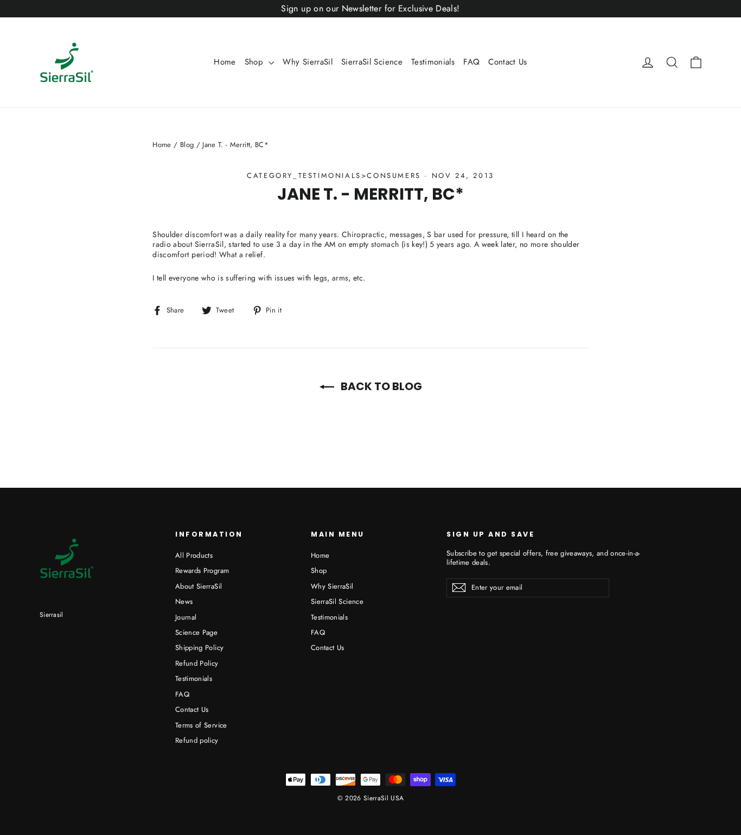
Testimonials (433, 62)
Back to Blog (380, 386)
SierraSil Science (372, 62)
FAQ (471, 62)
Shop (255, 62)
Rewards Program (202, 570)
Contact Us (507, 62)
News (184, 601)
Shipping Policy (199, 647)
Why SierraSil (308, 62)
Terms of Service (201, 725)
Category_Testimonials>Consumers (334, 175)
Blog (187, 144)
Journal (185, 617)
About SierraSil (198, 586)
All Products (194, 555)
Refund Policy (197, 663)
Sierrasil (51, 615)
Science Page (196, 632)
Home (224, 62)
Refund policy (197, 740)
